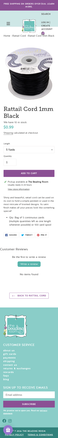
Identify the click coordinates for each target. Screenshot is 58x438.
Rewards (8, 372)
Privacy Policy (14, 435)
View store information (18, 189)
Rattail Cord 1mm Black (41, 35)
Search (46, 14)
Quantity (8, 156)
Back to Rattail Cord (31, 295)
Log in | (45, 22)
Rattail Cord (19, 35)
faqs (6, 375)
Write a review (29, 264)
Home (7, 35)
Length (7, 143)
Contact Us (10, 365)
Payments (9, 357)
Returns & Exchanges (17, 368)
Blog (6, 379)
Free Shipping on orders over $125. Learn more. (29, 5)
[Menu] (8, 24)
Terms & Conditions (40, 435)
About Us (9, 350)
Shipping (8, 132)
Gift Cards (9, 354)
